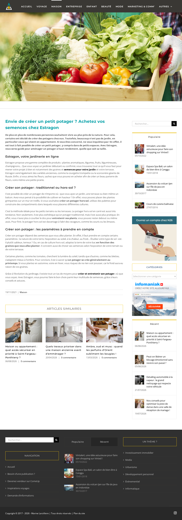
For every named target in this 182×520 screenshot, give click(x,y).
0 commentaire (28, 361)
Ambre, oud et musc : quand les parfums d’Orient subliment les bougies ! (104, 330)
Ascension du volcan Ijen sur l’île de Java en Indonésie (159, 186)
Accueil (11, 466)
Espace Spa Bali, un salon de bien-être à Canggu (159, 168)
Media (128, 459)
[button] (8, 340)
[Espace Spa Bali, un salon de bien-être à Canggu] (139, 166)
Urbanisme (131, 467)
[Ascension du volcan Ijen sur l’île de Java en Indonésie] (139, 183)
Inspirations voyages (18, 488)
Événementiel (132, 481)
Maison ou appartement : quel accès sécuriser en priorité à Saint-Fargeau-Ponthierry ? (23, 330)
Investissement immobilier (139, 452)
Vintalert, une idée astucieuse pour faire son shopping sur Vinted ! (159, 149)
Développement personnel (139, 474)
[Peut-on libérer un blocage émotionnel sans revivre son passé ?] (139, 356)
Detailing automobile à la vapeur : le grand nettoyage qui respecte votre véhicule (159, 381)
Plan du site (79, 513)
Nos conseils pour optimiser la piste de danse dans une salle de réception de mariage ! (159, 405)
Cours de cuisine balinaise (159, 204)
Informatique (132, 488)
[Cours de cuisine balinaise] (139, 204)
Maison (23, 292)
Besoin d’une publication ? (21, 473)
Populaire (154, 136)
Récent (154, 323)
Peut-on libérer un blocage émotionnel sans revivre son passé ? (159, 360)
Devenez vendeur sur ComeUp (23, 481)
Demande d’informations (20, 495)
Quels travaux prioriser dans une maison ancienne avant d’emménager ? (64, 330)
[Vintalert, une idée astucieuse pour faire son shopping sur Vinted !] (139, 145)
